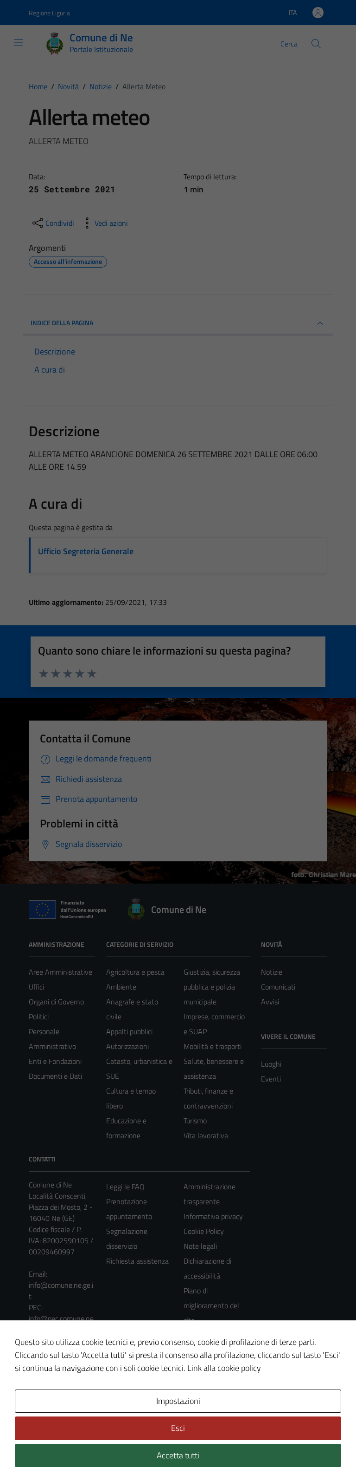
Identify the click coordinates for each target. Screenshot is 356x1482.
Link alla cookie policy (224, 1368)
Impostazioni (178, 1401)
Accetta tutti (178, 1455)
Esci (178, 1428)
